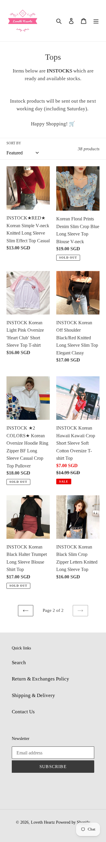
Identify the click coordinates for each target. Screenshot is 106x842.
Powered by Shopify (73, 822)
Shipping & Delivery (33, 695)
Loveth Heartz (43, 822)
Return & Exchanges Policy (40, 679)
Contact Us (23, 711)
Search (19, 662)
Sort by (13, 143)
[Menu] (96, 21)
